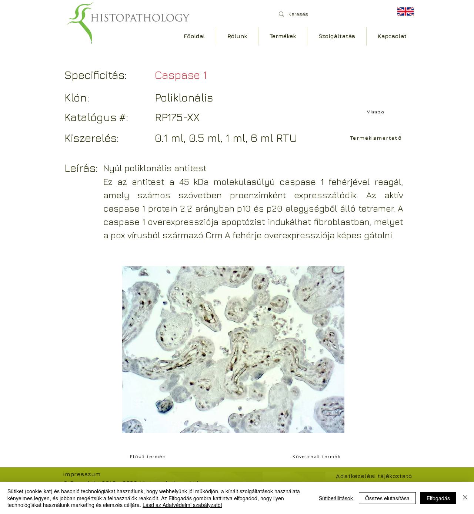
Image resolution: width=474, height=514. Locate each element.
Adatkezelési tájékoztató (374, 475)
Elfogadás (438, 498)
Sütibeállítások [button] (336, 498)
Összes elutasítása (387, 498)
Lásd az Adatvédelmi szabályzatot (182, 504)
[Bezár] (465, 498)
